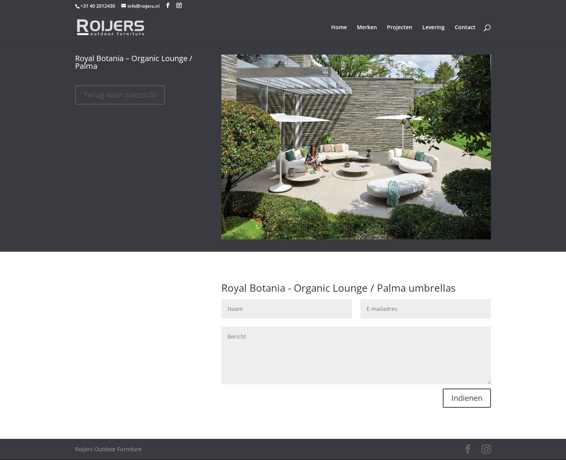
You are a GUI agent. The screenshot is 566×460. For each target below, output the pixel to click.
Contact (465, 28)
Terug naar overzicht (120, 95)
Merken (367, 28)
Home (339, 28)
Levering (433, 28)
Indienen (466, 398)
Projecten (399, 28)
